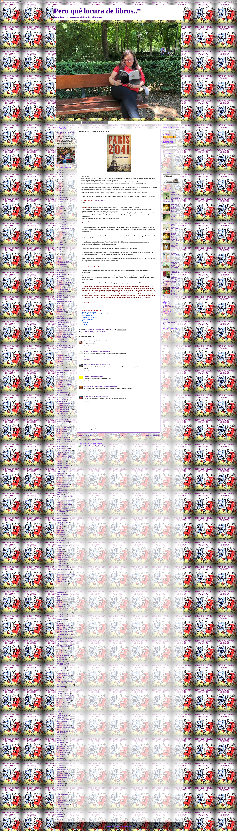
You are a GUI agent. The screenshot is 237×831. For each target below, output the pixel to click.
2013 (60, 249)
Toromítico (60, 802)
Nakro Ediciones (61, 604)
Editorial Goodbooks (63, 427)
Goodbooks (60, 514)
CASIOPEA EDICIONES (63, 330)
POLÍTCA (59, 711)
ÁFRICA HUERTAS (62, 274)
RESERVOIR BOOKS (63, 763)
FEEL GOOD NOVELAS (63, 490)
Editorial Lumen (61, 435)
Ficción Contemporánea (64, 504)
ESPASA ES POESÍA (63, 484)
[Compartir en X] (122, 330)
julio (61, 208)
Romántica (60, 767)
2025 (60, 172)
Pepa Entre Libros (87, 315)
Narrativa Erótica (61, 615)
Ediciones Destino (62, 407)
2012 (60, 252)
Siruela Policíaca (62, 777)
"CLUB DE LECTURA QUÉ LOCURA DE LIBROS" (64, 262)
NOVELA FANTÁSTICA (63, 655)
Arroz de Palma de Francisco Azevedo (175, 245)
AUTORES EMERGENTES (64, 301)
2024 (60, 174)
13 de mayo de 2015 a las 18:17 (101, 351)
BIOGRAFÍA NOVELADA (64, 318)
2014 (60, 247)
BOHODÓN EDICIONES (63, 322)
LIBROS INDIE (61, 561)
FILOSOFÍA (60, 506)
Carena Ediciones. (62, 326)
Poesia (59, 709)
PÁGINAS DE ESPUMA (63, 693)
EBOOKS (59, 391)
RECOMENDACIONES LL (64, 746)
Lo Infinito (87, 396)
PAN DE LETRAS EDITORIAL (65, 695)
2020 (60, 184)
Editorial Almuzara (62, 418)
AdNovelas (60, 272)
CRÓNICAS (60, 361)
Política (59, 713)
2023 (60, 177)
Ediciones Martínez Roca (64, 409)
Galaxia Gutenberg (62, 508)
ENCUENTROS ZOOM (63, 465)
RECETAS (60, 741)
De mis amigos (61, 368)
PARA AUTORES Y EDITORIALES (95, 122)
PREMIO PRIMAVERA (63, 721)
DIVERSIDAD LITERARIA (64, 384)
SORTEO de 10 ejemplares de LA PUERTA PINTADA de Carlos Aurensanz (175, 208)
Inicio (121, 435)
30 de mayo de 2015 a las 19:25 (99, 396)
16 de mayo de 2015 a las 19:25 (108, 386)
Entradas (168, 144)
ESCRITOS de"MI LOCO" (64, 476)
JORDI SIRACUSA (62, 541)
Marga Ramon (88, 364)
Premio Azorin (61, 717)
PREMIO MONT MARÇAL (64, 719)
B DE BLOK (60, 305)
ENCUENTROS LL (62, 463)
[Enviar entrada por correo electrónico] (115, 329)
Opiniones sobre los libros (64, 685)
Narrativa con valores (63, 610)
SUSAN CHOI (60, 786)
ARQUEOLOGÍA (61, 297)
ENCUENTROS (61, 461)
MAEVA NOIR (61, 579)
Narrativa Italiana (62, 617)
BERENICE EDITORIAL (63, 314)
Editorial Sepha (61, 446)
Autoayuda (60, 299)
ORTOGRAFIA (61, 687)
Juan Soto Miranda (62, 543)
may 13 (64, 226)
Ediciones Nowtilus (62, 411)
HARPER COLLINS (62, 522)
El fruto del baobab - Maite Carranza (175, 255)
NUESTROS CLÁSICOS (63, 675)
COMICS (59, 350)
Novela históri (61, 659)
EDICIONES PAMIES (63, 413)
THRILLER (60, 798)
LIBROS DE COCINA (63, 555)
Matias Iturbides (61, 588)
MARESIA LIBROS (62, 581)
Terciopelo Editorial (62, 794)
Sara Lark (59, 771)
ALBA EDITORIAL (62, 278)
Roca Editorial (61, 765)
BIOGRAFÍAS (60, 320)
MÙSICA (59, 602)
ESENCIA (59, 478)
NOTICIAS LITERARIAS (63, 625)
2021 (60, 181)
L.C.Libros (60, 549)
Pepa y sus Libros (87, 319)
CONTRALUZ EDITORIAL (64, 357)
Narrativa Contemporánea (64, 613)
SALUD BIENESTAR (62, 769)
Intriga (59, 536)
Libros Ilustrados (62, 559)
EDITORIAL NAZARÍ (62, 438)
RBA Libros (60, 739)
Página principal (62, 122)
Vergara (59, 810)
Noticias (59, 623)
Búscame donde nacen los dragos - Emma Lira (175, 217)
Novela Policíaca (61, 671)
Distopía (59, 382)
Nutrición (59, 677)
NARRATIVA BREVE (62, 608)
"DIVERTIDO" (61, 265)
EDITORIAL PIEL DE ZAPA (64, 440)
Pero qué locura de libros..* (97, 11)
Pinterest (85, 322)
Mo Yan (59, 596)
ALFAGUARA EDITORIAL (64, 283)
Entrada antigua (152, 435)
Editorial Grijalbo (62, 429)
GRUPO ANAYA (61, 518)
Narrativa (96, 332)
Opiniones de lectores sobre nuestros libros (65, 682)
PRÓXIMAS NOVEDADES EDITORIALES (64, 732)
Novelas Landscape (62, 673)
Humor (59, 528)
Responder (87, 346)
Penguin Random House (64, 701)
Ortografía (60, 689)
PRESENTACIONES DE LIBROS (66, 727)
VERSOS (59, 812)
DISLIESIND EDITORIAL (64, 380)
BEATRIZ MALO (61, 312)
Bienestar (59, 316)
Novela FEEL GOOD (62, 657)
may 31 (64, 215)
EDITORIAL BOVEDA (63, 422)
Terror (58, 796)
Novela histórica (61, 661)
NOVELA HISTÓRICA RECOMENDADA (63, 664)
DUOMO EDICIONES (63, 388)
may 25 (64, 219)
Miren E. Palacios (62, 594)
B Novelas (60, 307)
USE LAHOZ (60, 808)
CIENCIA (59, 339)
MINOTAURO (60, 592)
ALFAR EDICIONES (62, 285)
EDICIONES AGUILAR (63, 397)
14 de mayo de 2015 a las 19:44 (95, 376)
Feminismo (60, 494)
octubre (62, 201)
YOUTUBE (60, 817)
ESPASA (59, 482)
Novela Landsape (62, 667)
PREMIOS (60, 723)
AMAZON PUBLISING (63, 295)
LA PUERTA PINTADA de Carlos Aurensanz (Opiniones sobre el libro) (175, 237)
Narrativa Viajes (61, 619)
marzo (62, 240)
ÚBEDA (59, 806)
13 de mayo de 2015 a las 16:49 (98, 341)
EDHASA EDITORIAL (63, 393)
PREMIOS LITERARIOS (63, 725)
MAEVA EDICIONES (62, 577)
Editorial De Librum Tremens (65, 424)
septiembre (63, 204)
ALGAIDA (59, 287)
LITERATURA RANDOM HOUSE (66, 574)
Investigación (61, 539)
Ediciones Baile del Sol (63, 403)
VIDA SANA (60, 815)
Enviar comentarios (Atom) (95, 439)
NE (58, 621)
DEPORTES (60, 372)
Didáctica (59, 378)
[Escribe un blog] (120, 330)
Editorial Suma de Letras (64, 450)
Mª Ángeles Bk (88, 351)
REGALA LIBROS (62, 754)
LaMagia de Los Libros (89, 317)
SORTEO (59, 779)
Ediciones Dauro (61, 405)
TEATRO (59, 790)
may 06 (64, 232)
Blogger (128, 826)
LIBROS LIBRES (61, 563)
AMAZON (59, 293)
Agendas (59, 276)
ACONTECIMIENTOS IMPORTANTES (63, 269)
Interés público (61, 534)
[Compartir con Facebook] (124, 330)
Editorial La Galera (62, 433)
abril (61, 238)
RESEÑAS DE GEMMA (63, 761)
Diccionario (60, 376)
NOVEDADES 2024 (62, 629)
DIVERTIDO (60, 386)
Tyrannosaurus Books (63, 804)
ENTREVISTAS (61, 474)
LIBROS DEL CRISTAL (63, 557)
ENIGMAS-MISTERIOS (63, 467)
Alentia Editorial (61, 281)
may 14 (64, 224)
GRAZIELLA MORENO (63, 516)
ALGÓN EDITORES (62, 289)
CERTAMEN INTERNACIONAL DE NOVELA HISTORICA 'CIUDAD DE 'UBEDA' (65, 336)
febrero (62, 242)
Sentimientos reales (62, 773)
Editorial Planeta (61, 444)
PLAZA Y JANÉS (61, 707)
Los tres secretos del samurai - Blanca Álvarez (175, 226)
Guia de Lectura (61, 520)
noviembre (63, 199)
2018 (60, 188)
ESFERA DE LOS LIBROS (64, 480)
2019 (60, 186)
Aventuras (60, 303)
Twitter (84, 321)
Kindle (59, 547)
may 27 (64, 217)
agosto (62, 206)
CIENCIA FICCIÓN (62, 341)
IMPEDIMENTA (61, 530)
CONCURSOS (61, 355)
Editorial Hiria (61, 431)
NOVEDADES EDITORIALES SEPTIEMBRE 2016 (65, 646)
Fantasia (59, 488)
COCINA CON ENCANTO (64, 348)
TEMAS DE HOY (61, 792)
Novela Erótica (61, 653)
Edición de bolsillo (62, 395)
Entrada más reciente (87, 435)
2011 (60, 254)
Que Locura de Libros (89, 312)
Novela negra (60, 669)
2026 (60, 170)
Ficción (59, 502)
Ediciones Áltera (61, 399)
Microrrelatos (61, 590)
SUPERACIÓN (61, 783)
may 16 (64, 222)
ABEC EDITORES (62, 267)
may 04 (64, 235)
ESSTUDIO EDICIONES (63, 486)
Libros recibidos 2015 (63, 568)
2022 (60, 179)
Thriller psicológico (62, 800)
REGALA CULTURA (62, 752)
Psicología (60, 734)
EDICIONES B (99, 200)
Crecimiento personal (63, 359)
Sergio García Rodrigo (63, 775)
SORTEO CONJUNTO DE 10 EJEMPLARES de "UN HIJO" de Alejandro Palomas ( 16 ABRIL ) (171, 197)
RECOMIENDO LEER (63, 750)
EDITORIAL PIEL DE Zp (63, 442)
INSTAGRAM (60, 532)
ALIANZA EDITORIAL (63, 291)
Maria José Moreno (62, 584)
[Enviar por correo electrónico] (118, 330)
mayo (62, 213)
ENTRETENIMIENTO (63, 471)
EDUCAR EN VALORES (63, 452)
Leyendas (59, 553)
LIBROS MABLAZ (62, 566)
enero (62, 244)
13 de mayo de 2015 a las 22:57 (101, 364)
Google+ (84, 324)
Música (59, 600)
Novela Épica (60, 651)
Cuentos (59, 366)
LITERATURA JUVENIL (63, 572)
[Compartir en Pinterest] (125, 330)
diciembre (63, 197)
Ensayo (59, 469)
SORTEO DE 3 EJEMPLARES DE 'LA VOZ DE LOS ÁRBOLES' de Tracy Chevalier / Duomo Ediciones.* (171, 292)
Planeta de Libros (62, 703)
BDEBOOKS (60, 310)
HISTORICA (60, 526)
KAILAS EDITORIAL (62, 545)
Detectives (60, 374)
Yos (85, 376)
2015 (60, 195)
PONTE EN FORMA (62, 715)
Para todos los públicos (64, 698)
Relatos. (59, 757)
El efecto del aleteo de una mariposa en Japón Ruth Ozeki (66, 457)
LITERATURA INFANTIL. (64, 570)
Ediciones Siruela (62, 415)
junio (62, 210)
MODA (59, 598)
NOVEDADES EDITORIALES (65, 631)
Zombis (59, 819)
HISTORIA (60, 524)
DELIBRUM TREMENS (63, 370)
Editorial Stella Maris (63, 448)
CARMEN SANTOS (62, 328)
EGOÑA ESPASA (62, 454)
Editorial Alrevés (61, 420)
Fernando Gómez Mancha (64, 500)
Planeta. (59, 705)
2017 (60, 190)
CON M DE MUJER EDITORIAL (65, 352)
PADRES (59, 691)
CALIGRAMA (60, 324)
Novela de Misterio (62, 649)
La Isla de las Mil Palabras (91, 386)
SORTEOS (60, 781)
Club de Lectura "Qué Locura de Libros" (95, 314)
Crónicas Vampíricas (63, 364)
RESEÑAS (103, 332)
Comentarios (169, 147)
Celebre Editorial (62, 332)
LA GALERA (60, 551)
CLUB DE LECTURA (62, 346)
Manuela (86, 341)
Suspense (60, 788)
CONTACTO (76, 122)
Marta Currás (60, 586)
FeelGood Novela (62, 492)
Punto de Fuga (61, 736)
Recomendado (61, 748)
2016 (60, 193)
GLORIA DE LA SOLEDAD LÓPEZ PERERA (64, 511)
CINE (58, 343)
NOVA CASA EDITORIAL (64, 627)
